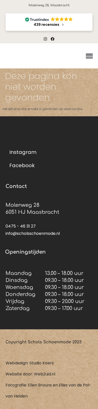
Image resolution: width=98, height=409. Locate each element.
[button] (89, 56)
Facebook (22, 165)
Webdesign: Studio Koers (30, 363)
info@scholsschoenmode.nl (33, 233)
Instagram (22, 152)
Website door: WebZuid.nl (30, 374)
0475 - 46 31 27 (21, 226)
